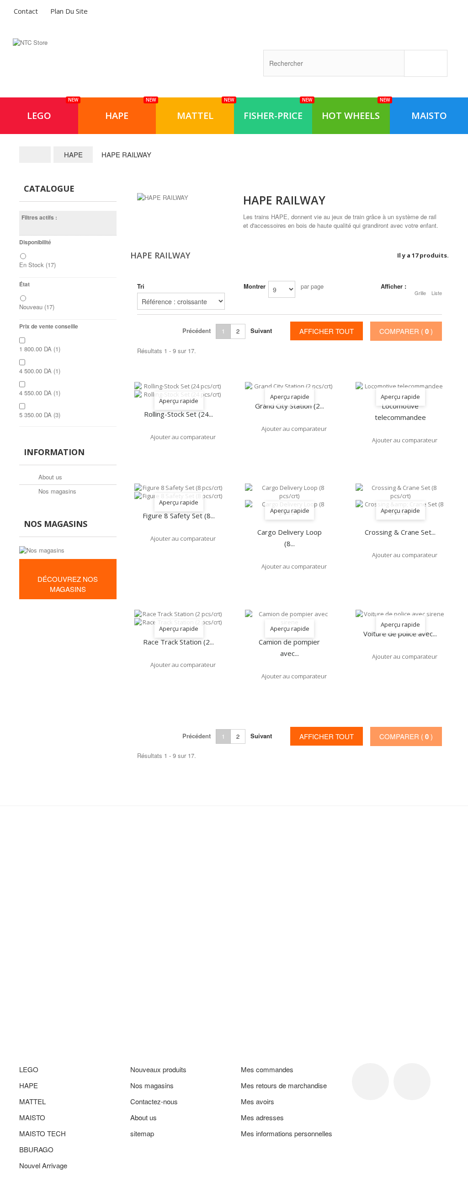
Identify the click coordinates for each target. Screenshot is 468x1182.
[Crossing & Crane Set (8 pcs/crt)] (399, 500)
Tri (140, 286)
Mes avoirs (257, 1101)
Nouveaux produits (158, 1069)
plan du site (69, 11)
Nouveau (36, 306)
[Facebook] (370, 1081)
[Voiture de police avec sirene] (399, 614)
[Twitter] (412, 1081)
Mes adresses (262, 1117)
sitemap (142, 1133)
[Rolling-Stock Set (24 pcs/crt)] (178, 390)
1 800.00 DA (39, 348)
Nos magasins (56, 491)
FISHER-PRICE (278, 109)
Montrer (255, 286)
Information (54, 451)
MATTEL (205, 109)
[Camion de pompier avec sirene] (289, 618)
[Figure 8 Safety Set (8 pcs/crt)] (178, 491)
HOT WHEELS (356, 109)
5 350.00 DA (39, 414)
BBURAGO (36, 1149)
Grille (420, 292)
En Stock (37, 264)
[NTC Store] (86, 64)
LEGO (52, 109)
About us (49, 477)
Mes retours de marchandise (284, 1085)
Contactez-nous (154, 1101)
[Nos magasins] (68, 550)
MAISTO (429, 115)
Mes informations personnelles (286, 1133)
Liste (436, 292)
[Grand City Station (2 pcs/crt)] (289, 386)
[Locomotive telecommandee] (399, 386)
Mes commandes (267, 1069)
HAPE (130, 109)
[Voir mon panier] (422, 12)
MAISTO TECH (42, 1133)
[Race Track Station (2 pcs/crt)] (178, 618)
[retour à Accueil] (35, 154)
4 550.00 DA (39, 392)
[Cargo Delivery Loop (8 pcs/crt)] (289, 500)
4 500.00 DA (39, 370)
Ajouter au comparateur (183, 437)
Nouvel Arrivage (43, 1165)
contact (26, 11)
